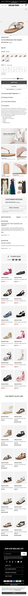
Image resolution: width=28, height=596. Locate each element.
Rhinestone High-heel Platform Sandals (20, 386)
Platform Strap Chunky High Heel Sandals (7, 364)
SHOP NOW (14, 2)
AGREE (14, 593)
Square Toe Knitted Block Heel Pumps (7, 279)
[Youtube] (18, 562)
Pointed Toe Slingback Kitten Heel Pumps (20, 300)
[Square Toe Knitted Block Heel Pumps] (7, 269)
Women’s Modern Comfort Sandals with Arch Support (13, 508)
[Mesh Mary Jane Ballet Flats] (20, 269)
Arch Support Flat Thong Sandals (8, 531)
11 (3, 73)
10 (24, 71)
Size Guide (9, 65)
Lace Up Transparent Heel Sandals (20, 364)
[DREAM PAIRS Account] (22, 5)
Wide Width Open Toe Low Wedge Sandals (7, 300)
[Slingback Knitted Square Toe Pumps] (7, 312)
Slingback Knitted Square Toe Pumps (7, 322)
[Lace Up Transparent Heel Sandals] (20, 354)
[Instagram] (10, 562)
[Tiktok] (12, 562)
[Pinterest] (15, 562)
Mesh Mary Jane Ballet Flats (20, 279)
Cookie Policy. (18, 590)
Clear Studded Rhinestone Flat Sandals (9, 464)
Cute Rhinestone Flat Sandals (7, 441)
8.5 (14, 71)
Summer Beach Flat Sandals (20, 531)
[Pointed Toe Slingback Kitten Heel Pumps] (20, 291)
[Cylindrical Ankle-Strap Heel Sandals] (20, 333)
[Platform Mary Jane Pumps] (20, 312)
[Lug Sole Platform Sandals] (7, 376)
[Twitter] (21, 562)
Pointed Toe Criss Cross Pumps (7, 343)
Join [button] (24, 553)
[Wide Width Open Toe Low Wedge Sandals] (7, 291)
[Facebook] (7, 562)
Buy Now (14, 86)
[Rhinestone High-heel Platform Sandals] (20, 376)
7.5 (3, 71)
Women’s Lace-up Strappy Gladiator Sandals (11, 418)
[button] (2, 5)
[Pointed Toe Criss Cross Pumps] (7, 333)
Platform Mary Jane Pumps (20, 322)
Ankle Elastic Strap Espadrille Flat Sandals (10, 487)
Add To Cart (14, 82)
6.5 (19, 68)
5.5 (8, 68)
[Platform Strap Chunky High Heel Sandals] (7, 354)
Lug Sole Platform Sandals (7, 386)
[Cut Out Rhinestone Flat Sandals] (3, 55)
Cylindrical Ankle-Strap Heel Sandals (20, 343)
